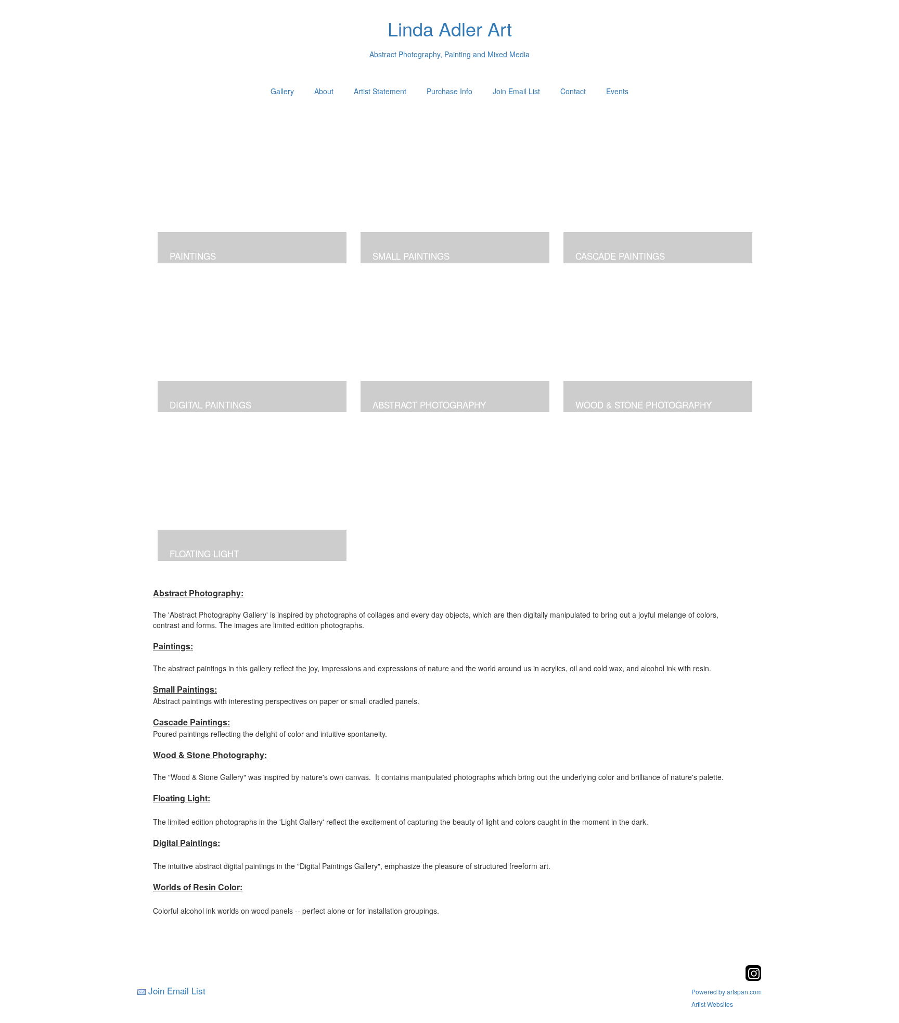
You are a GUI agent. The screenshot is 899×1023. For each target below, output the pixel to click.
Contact (573, 91)
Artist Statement (380, 91)
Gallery (282, 91)
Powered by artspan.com (726, 991)
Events (617, 91)
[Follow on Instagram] (753, 977)
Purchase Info (449, 91)
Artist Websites (712, 1004)
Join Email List (516, 91)
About (323, 91)
